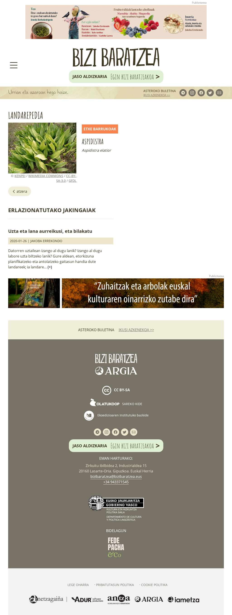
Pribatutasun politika (115, 585)
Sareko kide (131, 404)
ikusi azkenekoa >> (156, 95)
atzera (21, 191)
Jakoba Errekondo (46, 241)
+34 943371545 (116, 481)
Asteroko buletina (159, 91)
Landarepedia (25, 115)
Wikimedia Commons (45, 176)
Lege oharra (78, 585)
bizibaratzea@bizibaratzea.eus (116, 476)
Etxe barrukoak (100, 128)
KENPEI (19, 176)
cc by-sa (121, 389)
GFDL (72, 180)
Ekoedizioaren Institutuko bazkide (123, 415)
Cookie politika (154, 585)
